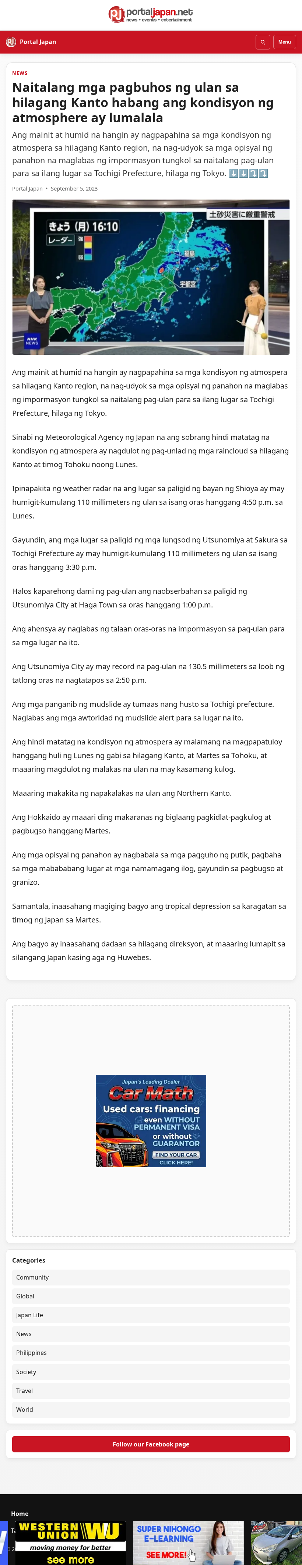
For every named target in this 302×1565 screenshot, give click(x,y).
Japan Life (29, 1315)
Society (26, 1372)
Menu (284, 42)
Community (32, 1277)
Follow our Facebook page (151, 1444)
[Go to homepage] (151, 14)
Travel (24, 1391)
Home (19, 1514)
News (19, 73)
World (24, 1409)
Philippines (31, 1353)
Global (25, 1296)
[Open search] (263, 42)
